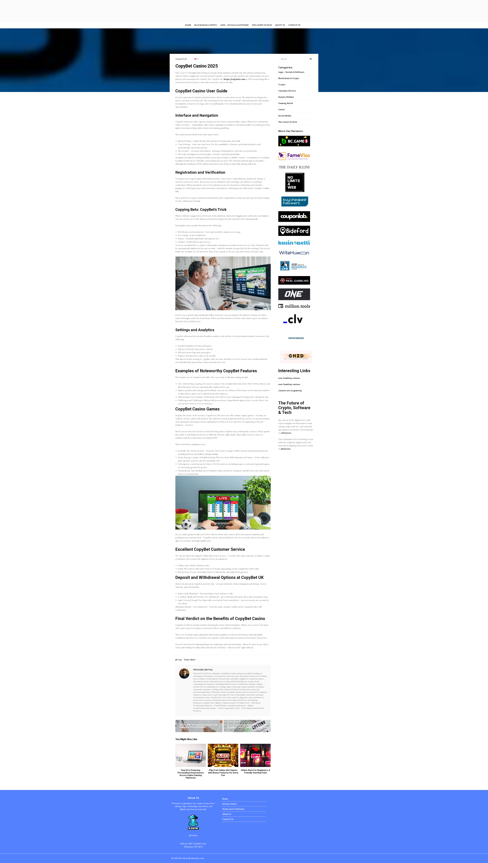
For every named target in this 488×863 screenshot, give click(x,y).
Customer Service (287, 91)
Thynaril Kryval (203, 669)
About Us (280, 25)
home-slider (189, 660)
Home (188, 25)
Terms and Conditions (233, 809)
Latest (281, 109)
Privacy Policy (229, 804)
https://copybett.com (234, 79)
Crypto (281, 84)
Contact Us (294, 25)
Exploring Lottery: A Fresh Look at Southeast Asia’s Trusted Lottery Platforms (247, 726)
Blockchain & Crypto (205, 25)
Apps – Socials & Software (234, 25)
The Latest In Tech (262, 25)
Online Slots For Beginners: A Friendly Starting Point (255, 771)
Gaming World (181, 59)
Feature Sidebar (286, 97)
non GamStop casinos (289, 378)
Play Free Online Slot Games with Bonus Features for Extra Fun (223, 772)
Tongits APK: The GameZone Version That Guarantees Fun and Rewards (198, 726)
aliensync (286, 433)
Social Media (284, 116)
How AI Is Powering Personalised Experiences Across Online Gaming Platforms (191, 774)
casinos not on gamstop (290, 390)
